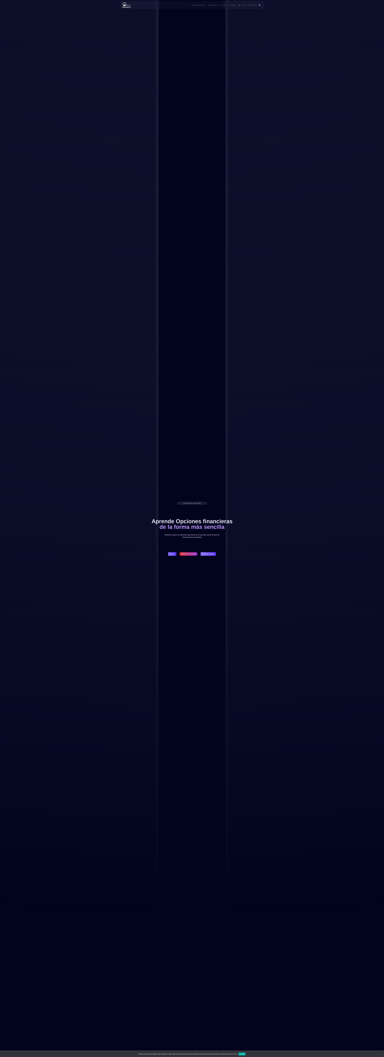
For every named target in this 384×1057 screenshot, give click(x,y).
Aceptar (242, 1054)
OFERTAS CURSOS (188, 554)
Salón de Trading (208, 554)
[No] (381, 1054)
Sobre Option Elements (198, 5)
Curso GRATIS (252, 5)
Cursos (172, 554)
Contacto (233, 5)
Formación (223, 5)
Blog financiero (213, 5)
